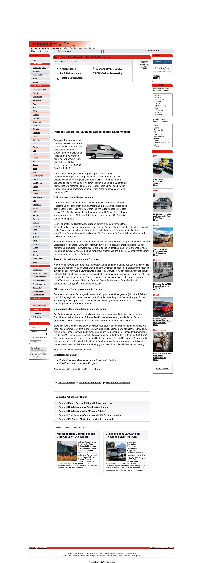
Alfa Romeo (37, 97)
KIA (34, 172)
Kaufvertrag (37, 288)
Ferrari (35, 147)
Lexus (35, 187)
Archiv (69, 555)
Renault (36, 223)
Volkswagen (37, 259)
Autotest (36, 71)
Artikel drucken (68, 69)
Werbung (126, 555)
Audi (34, 104)
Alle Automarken (39, 90)
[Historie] (163, 108)
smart (35, 241)
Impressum (85, 555)
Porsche (36, 219)
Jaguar (35, 165)
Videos (35, 82)
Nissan (35, 208)
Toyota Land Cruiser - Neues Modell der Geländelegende (161, 251)
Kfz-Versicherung (40, 273)
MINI (34, 201)
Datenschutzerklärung (101, 555)
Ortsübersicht (38, 295)
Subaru (36, 244)
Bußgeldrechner (39, 277)
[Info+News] (163, 110)
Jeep (35, 169)
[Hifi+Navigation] (163, 106)
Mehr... (155, 185)
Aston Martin (38, 100)
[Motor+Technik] (163, 115)
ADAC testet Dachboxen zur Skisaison (159, 181)
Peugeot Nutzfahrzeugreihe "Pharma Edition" (82, 411)
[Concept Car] (163, 130)
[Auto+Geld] (163, 95)
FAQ (64, 555)
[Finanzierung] (163, 137)
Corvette (36, 133)
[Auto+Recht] (163, 97)
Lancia (35, 179)
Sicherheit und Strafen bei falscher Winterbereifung (162, 356)
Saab (35, 230)
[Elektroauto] (163, 134)
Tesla (35, 251)
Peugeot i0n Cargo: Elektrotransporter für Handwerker (87, 419)
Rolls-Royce (38, 226)
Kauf (56, 57)
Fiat (34, 151)
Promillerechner (39, 284)
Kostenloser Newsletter (72, 78)
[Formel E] (163, 141)
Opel (34, 212)
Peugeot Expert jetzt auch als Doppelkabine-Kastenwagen (85, 57)
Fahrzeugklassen (39, 75)
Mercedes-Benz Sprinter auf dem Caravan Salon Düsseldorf (76, 435)
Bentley (36, 108)
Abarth (35, 93)
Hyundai (36, 161)
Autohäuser (37, 270)
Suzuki (35, 248)
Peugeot (36, 215)
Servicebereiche (39, 302)
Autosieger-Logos (116, 555)
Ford (34, 154)
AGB (91, 555)
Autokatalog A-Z (39, 68)
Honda (35, 158)
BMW (35, 111)
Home (70, 553)
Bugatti (36, 115)
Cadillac (36, 118)
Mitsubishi (37, 205)
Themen (112, 553)
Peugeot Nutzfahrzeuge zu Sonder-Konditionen (84, 407)
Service (106, 553)
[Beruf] (163, 126)
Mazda (35, 194)
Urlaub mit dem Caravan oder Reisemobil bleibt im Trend (123, 435)
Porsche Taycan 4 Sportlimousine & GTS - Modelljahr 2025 (162, 321)
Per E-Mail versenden (71, 73)
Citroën (36, 129)
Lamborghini (38, 176)
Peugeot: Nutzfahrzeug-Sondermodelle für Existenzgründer (90, 415)
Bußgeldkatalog (39, 280)
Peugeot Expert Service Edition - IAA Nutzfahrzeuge (86, 403)
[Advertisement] (101, 20)
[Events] (163, 104)
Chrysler (36, 126)
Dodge (35, 144)
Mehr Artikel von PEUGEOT (109, 69)
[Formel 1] (163, 139)
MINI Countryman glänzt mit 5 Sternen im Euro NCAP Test (162, 216)
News (35, 79)
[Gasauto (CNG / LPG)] (163, 143)
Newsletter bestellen (38, 358)
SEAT (35, 233)
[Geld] (163, 145)
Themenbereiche (39, 306)
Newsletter (76, 555)
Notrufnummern (39, 291)
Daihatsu (36, 140)
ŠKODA (36, 237)
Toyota (35, 255)
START (35, 60)
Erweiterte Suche (65, 51)
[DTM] (163, 132)
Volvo (35, 262)
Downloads (37, 313)
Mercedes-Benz (39, 197)
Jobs (138, 555)
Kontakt (133, 555)
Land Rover (37, 183)
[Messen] (163, 112)
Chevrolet (37, 122)
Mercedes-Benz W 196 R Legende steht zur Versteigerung (162, 286)
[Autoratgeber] (163, 100)
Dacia (35, 136)
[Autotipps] (163, 102)
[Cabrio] (163, 128)
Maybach (36, 190)
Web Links (37, 317)
